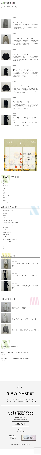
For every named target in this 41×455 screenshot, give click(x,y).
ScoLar (4, 249)
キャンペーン (17, 399)
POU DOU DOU (7, 244)
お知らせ (27, 401)
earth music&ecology (8, 225)
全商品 (5, 181)
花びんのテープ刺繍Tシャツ (21, 308)
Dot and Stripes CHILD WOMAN (11, 222)
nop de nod (5, 237)
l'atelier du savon (7, 232)
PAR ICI (5, 246)
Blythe (4, 215)
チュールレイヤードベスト (21, 102)
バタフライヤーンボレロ (20, 54)
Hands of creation (7, 230)
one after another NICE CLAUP (10, 239)
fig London (5, 227)
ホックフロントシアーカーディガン (24, 38)
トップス (5, 185)
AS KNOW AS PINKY (9, 210)
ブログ (34, 401)
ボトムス (5, 190)
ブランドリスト (10, 401)
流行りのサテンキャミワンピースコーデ (24, 276)
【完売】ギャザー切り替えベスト (23, 70)
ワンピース (6, 188)
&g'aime (5, 213)
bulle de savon (6, 218)
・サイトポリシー (20, 429)
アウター (5, 183)
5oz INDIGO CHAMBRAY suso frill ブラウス (25, 330)
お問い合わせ (20, 424)
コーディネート (28, 399)
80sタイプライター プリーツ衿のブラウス (25, 319)
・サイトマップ (20, 431)
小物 (4, 193)
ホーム (9, 399)
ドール (5, 197)
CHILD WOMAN (7, 220)
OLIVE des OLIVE (7, 241)
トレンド (5, 200)
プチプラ (5, 202)
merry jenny (6, 234)
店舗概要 (20, 401)
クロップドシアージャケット (22, 86)
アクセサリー (6, 195)
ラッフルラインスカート (20, 22)
